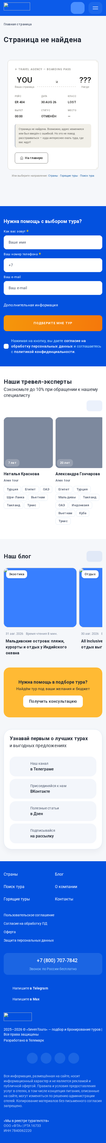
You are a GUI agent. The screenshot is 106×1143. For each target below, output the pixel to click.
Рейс (18, 96)
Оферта (10, 932)
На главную (34, 158)
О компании (66, 886)
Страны (53, 175)
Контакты (64, 899)
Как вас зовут (16, 231)
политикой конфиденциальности (44, 351)
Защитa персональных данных (29, 940)
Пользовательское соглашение (29, 915)
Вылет (19, 110)
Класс (72, 96)
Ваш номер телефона (22, 254)
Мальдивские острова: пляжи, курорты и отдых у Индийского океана (36, 647)
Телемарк (36, 1040)
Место (72, 110)
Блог (59, 874)
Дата (44, 96)
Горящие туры (69, 175)
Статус (45, 110)
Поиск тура (87, 175)
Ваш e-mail (12, 277)
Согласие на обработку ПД (25, 923)
